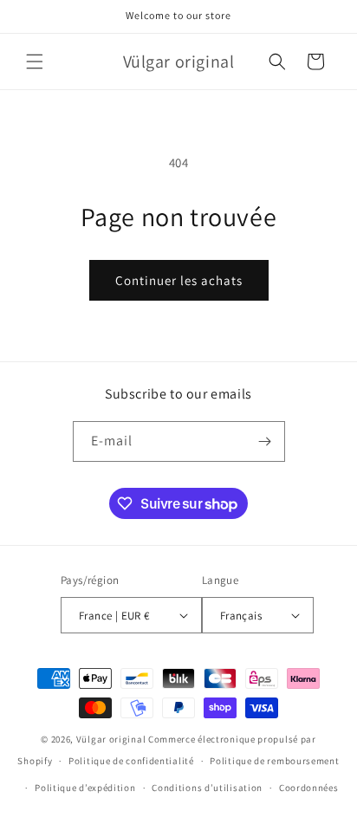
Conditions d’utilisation (207, 788)
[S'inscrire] (265, 441)
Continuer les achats (179, 280)
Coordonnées (309, 788)
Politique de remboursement (274, 761)
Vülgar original (111, 739)
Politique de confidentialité (131, 761)
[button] (35, 61)
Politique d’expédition (85, 788)
